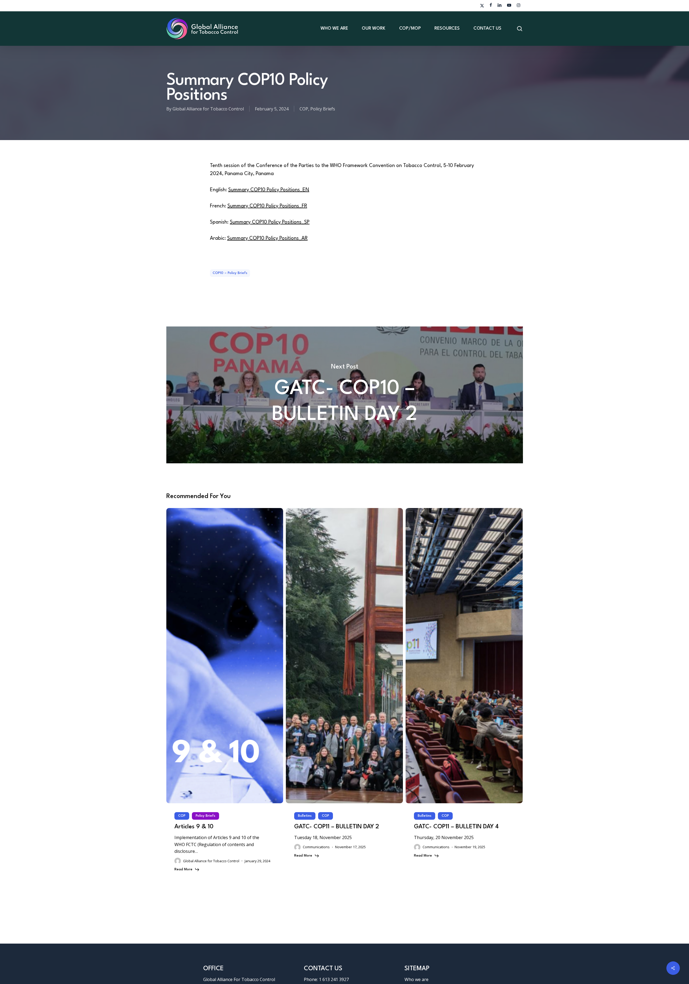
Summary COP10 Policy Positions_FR (267, 206)
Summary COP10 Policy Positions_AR (267, 238)
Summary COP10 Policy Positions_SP (270, 222)
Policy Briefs (322, 109)
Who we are (416, 979)
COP (304, 109)
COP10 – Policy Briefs (230, 273)
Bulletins (305, 816)
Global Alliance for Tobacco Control (208, 109)
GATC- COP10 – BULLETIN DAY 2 (344, 394)
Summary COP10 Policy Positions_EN (268, 189)
